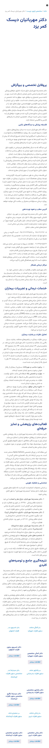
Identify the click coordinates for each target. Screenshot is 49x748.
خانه (45, 11)
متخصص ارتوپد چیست (34, 11)
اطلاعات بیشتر (35, 662)
